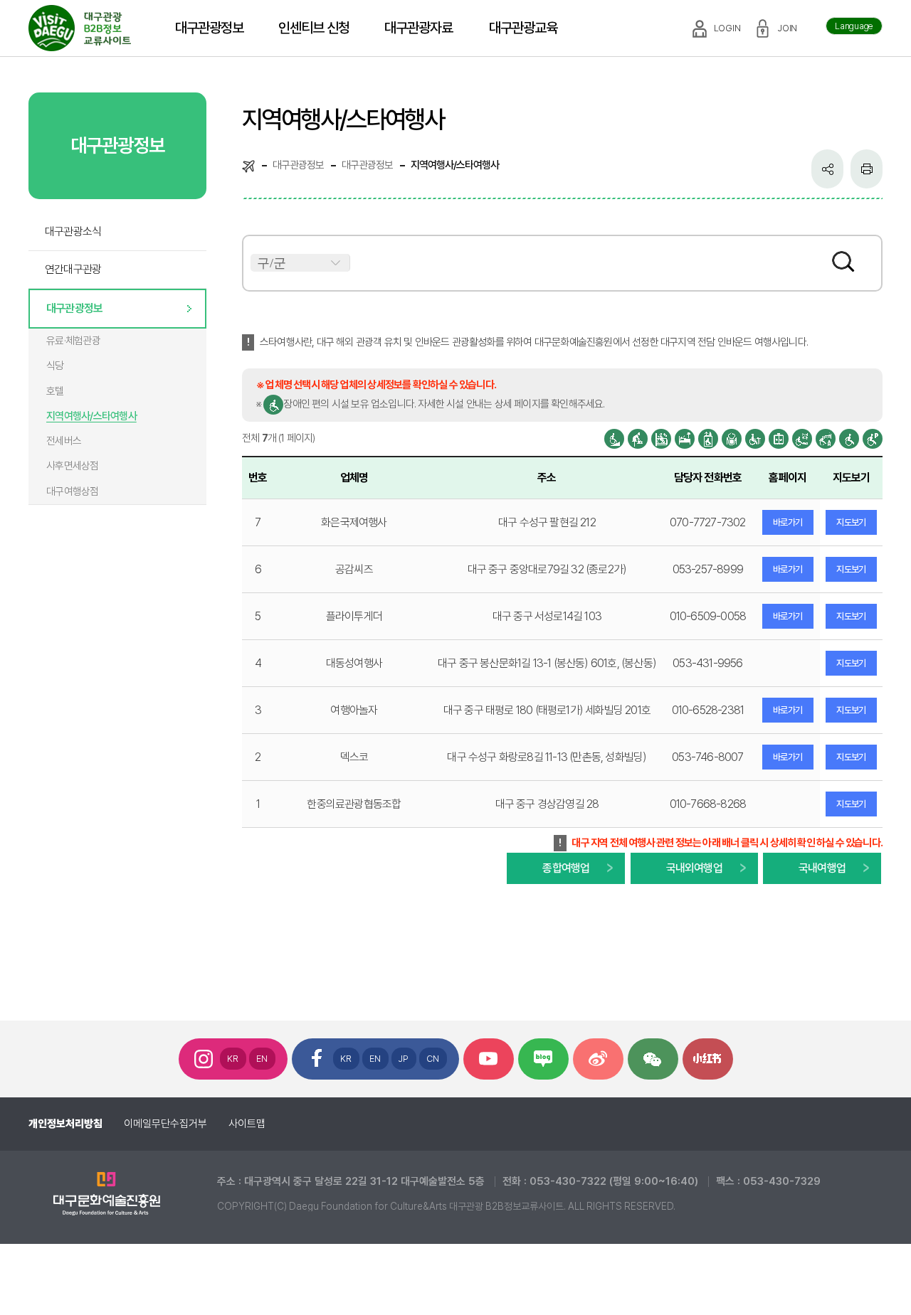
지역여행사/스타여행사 (91, 416)
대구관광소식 (73, 231)
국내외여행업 (694, 868)
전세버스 (63, 441)
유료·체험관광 (73, 340)
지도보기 (850, 522)
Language (854, 26)
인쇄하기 (867, 168)
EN (262, 1058)
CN (433, 1058)
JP (404, 1058)
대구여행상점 (72, 491)
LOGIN (727, 28)
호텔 (55, 391)
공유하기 (827, 168)
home (248, 165)
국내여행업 (822, 868)
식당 (55, 365)
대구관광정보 (74, 308)
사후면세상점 (72, 465)
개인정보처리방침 (65, 1123)
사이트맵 (246, 1123)
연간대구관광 (73, 269)
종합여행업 (565, 868)
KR (233, 1058)
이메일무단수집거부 (165, 1123)
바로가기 (787, 522)
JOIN (787, 28)
